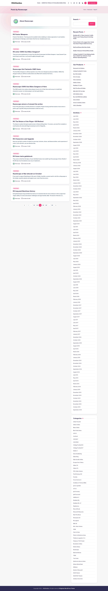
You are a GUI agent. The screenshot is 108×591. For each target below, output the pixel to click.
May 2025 (75, 154)
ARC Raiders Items (78, 94)
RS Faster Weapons (20, 34)
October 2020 (77, 250)
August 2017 (76, 316)
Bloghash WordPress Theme (67, 588)
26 (46, 205)
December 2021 (77, 212)
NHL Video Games (77, 526)
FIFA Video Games (78, 471)
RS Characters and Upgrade (23, 139)
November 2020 (77, 247)
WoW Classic (76, 573)
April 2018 (75, 293)
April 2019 (75, 273)
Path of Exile (76, 532)
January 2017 (76, 334)
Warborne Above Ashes (79, 561)
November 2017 (77, 308)
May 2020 (75, 261)
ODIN (74, 529)
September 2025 (77, 142)
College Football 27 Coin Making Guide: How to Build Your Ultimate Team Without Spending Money (84, 56)
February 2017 (77, 331)
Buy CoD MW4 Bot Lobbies (80, 96)
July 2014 (75, 375)
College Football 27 (78, 448)
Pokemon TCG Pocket (78, 541)
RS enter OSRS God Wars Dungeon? (26, 52)
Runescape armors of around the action (28, 104)
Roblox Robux (76, 546)
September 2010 (77, 410)
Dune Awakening (77, 453)
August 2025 (76, 145)
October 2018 (76, 276)
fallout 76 (75, 465)
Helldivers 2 (76, 497)
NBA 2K (75, 523)
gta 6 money (76, 491)
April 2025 (76, 157)
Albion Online (76, 424)
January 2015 (76, 357)
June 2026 (76, 119)
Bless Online (76, 427)
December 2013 (77, 392)
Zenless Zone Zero (78, 578)
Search (75, 19)
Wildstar (75, 567)
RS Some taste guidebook (22, 156)
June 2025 (76, 151)
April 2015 (75, 348)
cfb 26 (75, 433)
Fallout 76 (75, 468)
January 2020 (76, 264)
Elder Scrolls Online (78, 459)
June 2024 (76, 174)
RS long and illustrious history (24, 191)
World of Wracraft (78, 570)
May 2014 (75, 378)
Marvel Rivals (76, 509)
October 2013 (76, 398)
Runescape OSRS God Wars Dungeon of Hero (30, 87)
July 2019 (75, 270)
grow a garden (77, 485)
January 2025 (76, 165)
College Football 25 (78, 445)
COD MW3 (75, 442)
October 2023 (77, 189)
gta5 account (76, 494)
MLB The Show (77, 514)
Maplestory (76, 506)
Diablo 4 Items (77, 82)
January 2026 (76, 130)
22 (34, 205)
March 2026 (76, 128)
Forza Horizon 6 (77, 480)
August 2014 (76, 372)
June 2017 (75, 322)
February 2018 (77, 299)
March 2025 (76, 159)
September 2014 (77, 369)
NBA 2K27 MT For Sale (79, 91)
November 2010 (77, 404)
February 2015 (77, 354)
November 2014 (77, 363)
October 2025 (77, 139)
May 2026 (75, 122)
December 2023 (77, 186)
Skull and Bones (77, 552)
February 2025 (77, 162)
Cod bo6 (75, 436)
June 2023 (76, 191)
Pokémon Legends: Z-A (79, 538)
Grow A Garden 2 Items (79, 102)
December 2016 (77, 337)
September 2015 (77, 343)
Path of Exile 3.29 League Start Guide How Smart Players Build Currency (83, 42)
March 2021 (76, 235)
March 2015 (76, 351)
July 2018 (75, 285)
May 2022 (75, 200)
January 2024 (76, 183)
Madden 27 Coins (77, 85)
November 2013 (77, 395)
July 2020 (75, 258)
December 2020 (77, 244)
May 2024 (75, 177)
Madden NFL (76, 500)
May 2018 (75, 290)
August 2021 (76, 223)
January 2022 (76, 209)
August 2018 (76, 282)
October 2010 (76, 407)
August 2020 (76, 255)
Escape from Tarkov (78, 462)
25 (43, 205)
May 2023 (75, 194)
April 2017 (75, 328)
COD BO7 (75, 439)
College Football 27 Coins (79, 71)
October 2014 (76, 366)
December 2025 (77, 133)
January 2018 (76, 302)
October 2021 (76, 218)
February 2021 (77, 238)
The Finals (75, 558)
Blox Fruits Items (77, 430)
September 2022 (77, 197)
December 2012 (77, 401)
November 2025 (77, 136)
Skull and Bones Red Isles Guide (81, 47)
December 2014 (77, 360)
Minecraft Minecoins (78, 512)
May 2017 (75, 325)
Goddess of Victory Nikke (79, 483)
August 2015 (76, 346)
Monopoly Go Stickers (78, 68)
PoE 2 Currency (77, 79)
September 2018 (77, 279)
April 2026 (76, 125)
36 (52, 205)
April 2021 (75, 232)
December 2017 (77, 305)
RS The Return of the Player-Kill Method (28, 121)
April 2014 (75, 380)
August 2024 (76, 168)
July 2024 (75, 171)
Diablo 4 (75, 450)
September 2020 (77, 253)
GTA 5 (74, 488)
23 (37, 205)
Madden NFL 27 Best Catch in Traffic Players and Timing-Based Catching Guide (83, 37)
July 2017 (75, 319)
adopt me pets (77, 421)
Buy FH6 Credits (77, 74)
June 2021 (75, 229)
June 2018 (75, 287)
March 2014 (76, 383)
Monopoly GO (76, 517)
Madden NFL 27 (77, 503)
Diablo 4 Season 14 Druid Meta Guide (83, 50)
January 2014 (76, 389)
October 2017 (76, 311)
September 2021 (77, 221)
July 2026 (75, 116)
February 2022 (77, 206)
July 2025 (75, 148)
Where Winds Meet (78, 564)
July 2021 (75, 226)
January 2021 (76, 241)
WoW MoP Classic (77, 576)
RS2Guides (17, 3)
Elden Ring (75, 456)
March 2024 (76, 180)
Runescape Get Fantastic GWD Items (27, 69)
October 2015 (76, 340)
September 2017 (77, 314)
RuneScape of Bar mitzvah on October (27, 174)
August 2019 (76, 267)
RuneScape (16, 31)
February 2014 (77, 386)
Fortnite (75, 477)
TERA (74, 555)
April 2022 (76, 203)
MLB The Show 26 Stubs (79, 88)
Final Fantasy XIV (77, 474)
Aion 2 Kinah (76, 99)
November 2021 (77, 215)
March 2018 (76, 296)
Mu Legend (76, 520)
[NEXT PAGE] (55, 205)
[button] (92, 3)
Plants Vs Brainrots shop (79, 535)
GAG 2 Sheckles (77, 105)
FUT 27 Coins (76, 76)
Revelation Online (77, 544)
